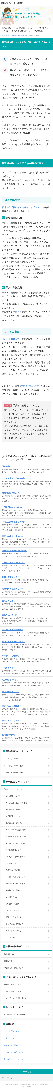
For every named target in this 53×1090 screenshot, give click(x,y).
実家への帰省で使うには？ (13, 536)
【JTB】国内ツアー (12, 339)
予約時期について (9, 466)
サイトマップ (7, 1078)
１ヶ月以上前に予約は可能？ (14, 478)
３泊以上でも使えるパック (13, 522)
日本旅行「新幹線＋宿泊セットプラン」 (21, 207)
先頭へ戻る (27, 1072)
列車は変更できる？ (10, 577)
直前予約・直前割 (9, 615)
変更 (17, 312)
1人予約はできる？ (10, 680)
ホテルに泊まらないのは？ (13, 562)
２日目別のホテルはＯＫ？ (13, 507)
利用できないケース (11, 759)
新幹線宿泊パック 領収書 (12, 3)
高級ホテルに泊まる (13, 991)
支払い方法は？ (8, 601)
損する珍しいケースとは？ (14, 766)
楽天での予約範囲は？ (11, 706)
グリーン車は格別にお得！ (14, 773)
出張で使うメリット (10, 692)
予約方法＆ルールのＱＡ (19, 35)
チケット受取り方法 (10, 720)
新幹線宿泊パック (30, 386)
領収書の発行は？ (13, 904)
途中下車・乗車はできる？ (13, 641)
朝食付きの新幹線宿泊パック (14, 551)
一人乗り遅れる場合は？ (12, 630)
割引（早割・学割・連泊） (16, 998)
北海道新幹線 (9, 954)
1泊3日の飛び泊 (9, 735)
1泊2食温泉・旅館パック (13, 968)
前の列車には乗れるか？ (12, 589)
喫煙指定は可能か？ (10, 493)
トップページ (6, 35)
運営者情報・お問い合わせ (14, 1015)
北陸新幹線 (8, 961)
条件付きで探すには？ (12, 985)
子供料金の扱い (8, 668)
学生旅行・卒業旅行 (10, 656)
